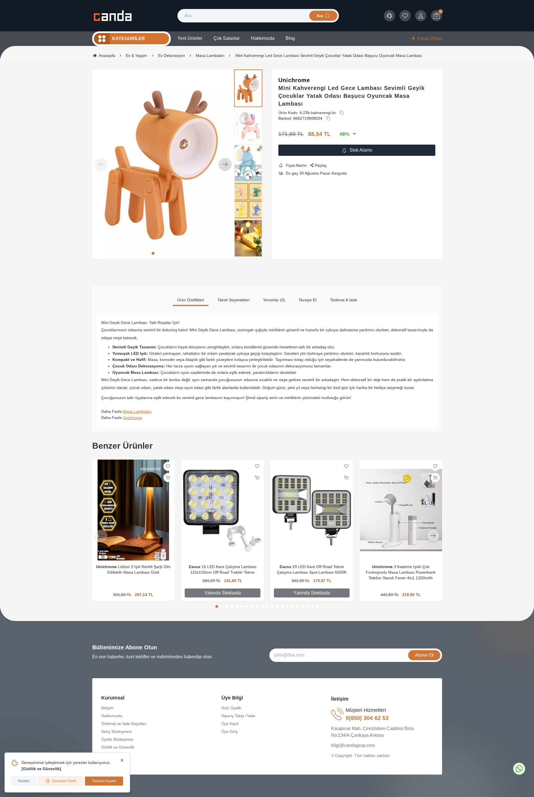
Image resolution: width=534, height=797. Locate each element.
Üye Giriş (229, 731)
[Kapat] (121, 760)
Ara (319, 15)
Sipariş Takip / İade (238, 715)
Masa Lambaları (137, 411)
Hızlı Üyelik (231, 708)
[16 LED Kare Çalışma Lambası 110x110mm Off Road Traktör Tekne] (222, 510)
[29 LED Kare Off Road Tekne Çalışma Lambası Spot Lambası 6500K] (312, 510)
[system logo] (112, 15)
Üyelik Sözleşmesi (117, 739)
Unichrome (294, 80)
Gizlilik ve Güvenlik (41, 768)
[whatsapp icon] (519, 769)
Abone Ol (424, 655)
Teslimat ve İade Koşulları (124, 723)
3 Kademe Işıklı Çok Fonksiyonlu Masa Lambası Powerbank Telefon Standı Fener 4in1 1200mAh (401, 572)
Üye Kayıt (230, 723)
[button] (153, 253)
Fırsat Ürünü (429, 38)
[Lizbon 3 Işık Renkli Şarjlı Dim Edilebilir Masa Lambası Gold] (133, 510)
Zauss (194, 566)
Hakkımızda (111, 715)
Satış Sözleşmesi (116, 731)
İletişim (107, 708)
